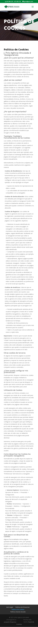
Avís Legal (9, 607)
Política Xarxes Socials (18, 612)
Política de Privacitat (22, 607)
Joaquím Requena (10, 622)
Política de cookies (18, 609)
